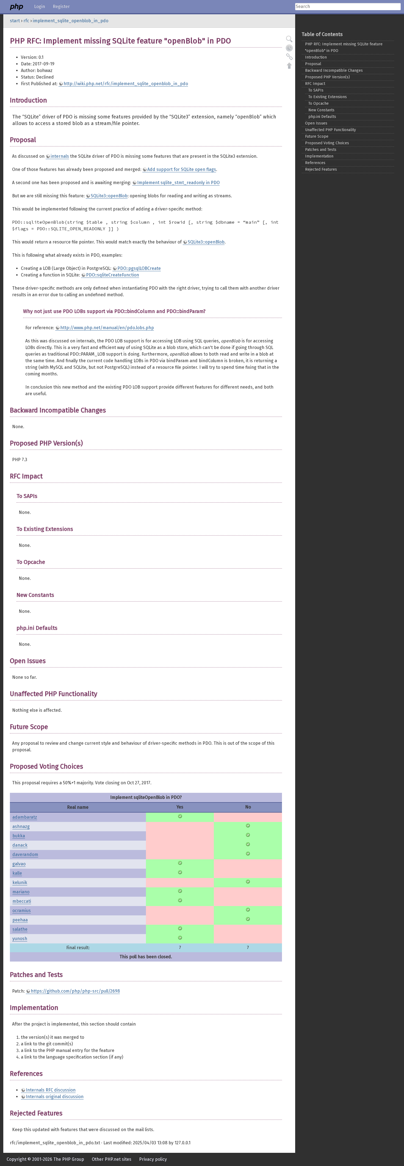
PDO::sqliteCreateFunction (112, 275)
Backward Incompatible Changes (334, 70)
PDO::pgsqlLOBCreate (139, 268)
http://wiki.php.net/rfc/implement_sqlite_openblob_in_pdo (125, 83)
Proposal (313, 64)
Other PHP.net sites (111, 1159)
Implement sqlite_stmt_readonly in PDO (178, 182)
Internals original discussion (55, 1096)
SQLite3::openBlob (109, 195)
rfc (26, 20)
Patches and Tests (320, 149)
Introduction (316, 57)
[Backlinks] (289, 56)
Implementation (319, 156)
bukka (18, 835)
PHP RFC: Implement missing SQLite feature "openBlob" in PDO (344, 47)
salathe (19, 929)
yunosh (19, 938)
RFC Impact (315, 83)
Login (39, 6)
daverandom (25, 854)
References (315, 162)
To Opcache (318, 103)
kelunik (19, 882)
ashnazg (21, 826)
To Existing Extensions (327, 97)
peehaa (20, 920)
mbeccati (21, 901)
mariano (20, 891)
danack (19, 845)
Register (61, 6)
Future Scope (316, 136)
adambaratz (24, 817)
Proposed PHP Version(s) (327, 77)
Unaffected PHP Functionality (330, 130)
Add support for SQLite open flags (181, 169)
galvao (19, 863)
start (15, 20)
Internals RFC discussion (51, 1090)
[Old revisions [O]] (289, 47)
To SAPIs (315, 90)
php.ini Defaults (322, 116)
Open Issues (316, 123)
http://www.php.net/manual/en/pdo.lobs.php (107, 327)
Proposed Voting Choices (327, 143)
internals (60, 156)
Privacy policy (153, 1159)
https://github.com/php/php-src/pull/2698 (75, 991)
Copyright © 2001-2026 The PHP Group (45, 1159)
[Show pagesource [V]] (289, 39)
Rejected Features (321, 169)
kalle (17, 873)
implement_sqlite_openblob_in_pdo (70, 20)
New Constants (321, 110)
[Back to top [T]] (289, 65)
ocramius (21, 910)
